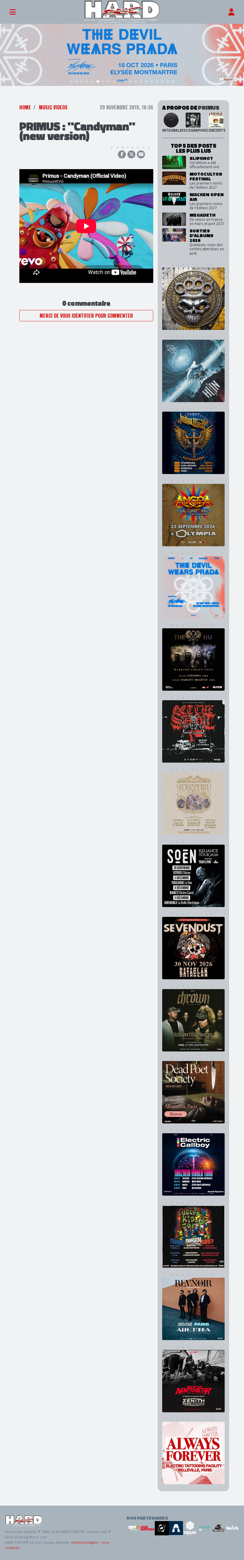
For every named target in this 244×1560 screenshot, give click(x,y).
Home (25, 107)
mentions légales (84, 1542)
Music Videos (53, 107)
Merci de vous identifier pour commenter (86, 315)
